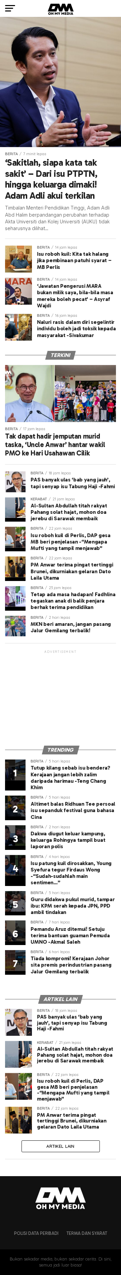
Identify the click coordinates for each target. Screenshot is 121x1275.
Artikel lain (60, 1146)
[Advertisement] (60, 697)
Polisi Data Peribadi (36, 1233)
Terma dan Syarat (87, 1233)
